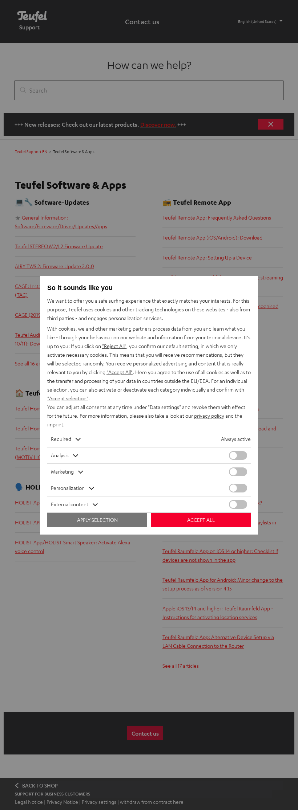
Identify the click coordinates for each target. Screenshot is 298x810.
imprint (55, 424)
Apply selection (97, 520)
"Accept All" (119, 372)
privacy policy (209, 416)
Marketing (62, 472)
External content (69, 504)
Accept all (201, 520)
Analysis (60, 455)
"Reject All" (114, 346)
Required (61, 439)
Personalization (68, 488)
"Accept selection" (67, 398)
